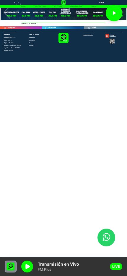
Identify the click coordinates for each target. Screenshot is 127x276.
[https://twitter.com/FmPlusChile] (89, 27)
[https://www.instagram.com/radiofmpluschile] (5, 27)
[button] (7, 12)
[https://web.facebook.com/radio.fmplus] (46, 27)
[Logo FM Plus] (63, 42)
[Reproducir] (114, 13)
